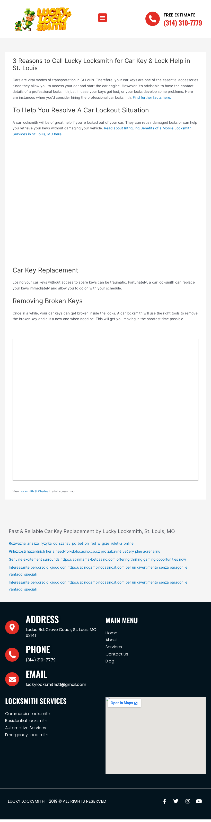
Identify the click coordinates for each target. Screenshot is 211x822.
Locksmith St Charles (34, 491)
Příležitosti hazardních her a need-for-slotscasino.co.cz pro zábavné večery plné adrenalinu (84, 551)
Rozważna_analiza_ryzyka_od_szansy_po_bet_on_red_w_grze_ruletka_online (71, 543)
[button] (102, 17)
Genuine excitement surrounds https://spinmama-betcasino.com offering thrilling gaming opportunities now (97, 559)
